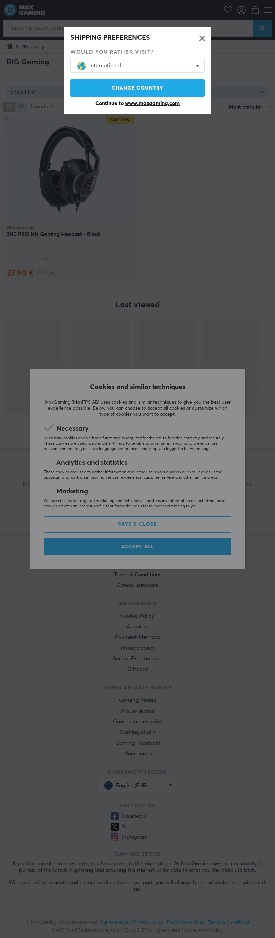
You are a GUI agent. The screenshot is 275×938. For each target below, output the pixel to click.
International (105, 65)
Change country (137, 88)
